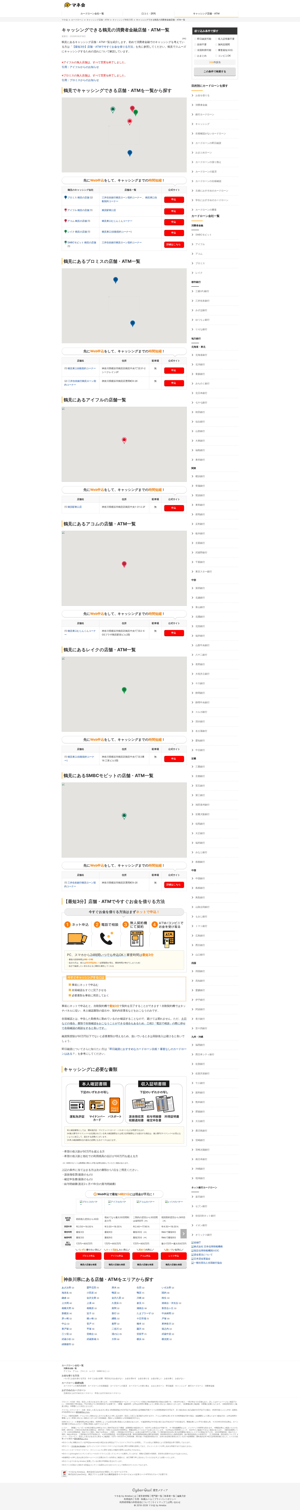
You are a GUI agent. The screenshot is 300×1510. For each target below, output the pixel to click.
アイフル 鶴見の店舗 (79, 210)
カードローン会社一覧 (92, 13)
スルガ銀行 (201, 711)
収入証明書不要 (226, 38)
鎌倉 (64, 1297)
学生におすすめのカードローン (211, 200)
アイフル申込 (117, 1256)
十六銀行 (200, 683)
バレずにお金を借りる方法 (75, 1378)
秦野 (114, 1323)
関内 (164, 1292)
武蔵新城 (92, 1339)
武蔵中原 (167, 1333)
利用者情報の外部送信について (135, 1502)
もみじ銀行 (201, 916)
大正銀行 (200, 833)
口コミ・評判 (149, 13)
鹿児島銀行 (201, 1130)
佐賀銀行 (200, 1063)
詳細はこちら (174, 244)
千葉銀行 (200, 561)
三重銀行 (200, 766)
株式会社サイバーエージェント (122, 1474)
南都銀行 (200, 861)
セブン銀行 (201, 1206)
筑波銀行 (200, 495)
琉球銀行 (200, 1178)
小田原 (90, 1292)
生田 (139, 1287)
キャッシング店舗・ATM (206, 13)
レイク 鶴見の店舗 (78, 231)
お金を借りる (202, 95)
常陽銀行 (200, 485)
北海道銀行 (201, 354)
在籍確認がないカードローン (210, 133)
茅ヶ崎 (65, 1318)
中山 (64, 1323)
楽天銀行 (200, 1196)
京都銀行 (200, 776)
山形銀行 (200, 431)
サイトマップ (158, 1502)
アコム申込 (145, 1256)
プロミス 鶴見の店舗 (79, 197)
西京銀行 (200, 945)
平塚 (89, 1328)
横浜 (139, 1339)
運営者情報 (143, 1496)
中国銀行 (200, 878)
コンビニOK (224, 55)
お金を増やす (130, 1378)
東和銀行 (200, 504)
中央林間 (167, 1313)
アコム (198, 253)
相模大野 (67, 1308)
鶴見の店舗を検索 (88, 1264)
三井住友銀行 (202, 300)
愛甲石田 (92, 1287)
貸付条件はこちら (83, 1412)
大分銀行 (200, 1121)
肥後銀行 (200, 1111)
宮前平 (140, 1333)
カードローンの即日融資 (208, 142)
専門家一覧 (156, 1496)
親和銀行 (200, 1092)
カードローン (77, 19)
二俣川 (115, 1328)
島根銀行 (200, 887)
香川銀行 (200, 1018)
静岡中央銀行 (202, 702)
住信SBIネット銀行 (205, 1215)
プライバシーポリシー (165, 1499)
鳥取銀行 (200, 897)
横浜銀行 (200, 476)
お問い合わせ (173, 1502)
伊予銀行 (200, 999)
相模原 (90, 1308)
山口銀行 (200, 954)
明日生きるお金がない (114, 1378)
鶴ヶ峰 (90, 1318)
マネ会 (65, 19)
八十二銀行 (201, 654)
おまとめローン (203, 152)
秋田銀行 (200, 412)
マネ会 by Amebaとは (125, 1496)
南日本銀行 (201, 1159)
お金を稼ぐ (168, 1378)
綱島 (114, 1318)
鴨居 (114, 1292)
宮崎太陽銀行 (202, 1149)
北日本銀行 (201, 393)
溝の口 (115, 1333)
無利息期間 (224, 44)
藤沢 (139, 1328)
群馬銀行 (200, 514)
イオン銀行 (201, 1225)
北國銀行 (200, 616)
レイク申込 (174, 1256)
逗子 (89, 1313)
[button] (130, 153)
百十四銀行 (201, 1028)
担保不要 (202, 44)
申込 (173, 199)
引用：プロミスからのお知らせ (80, 80)
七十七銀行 (201, 402)
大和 (114, 1339)
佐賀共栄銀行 (202, 1073)
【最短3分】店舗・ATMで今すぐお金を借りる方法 (102, 46)
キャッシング (202, 123)
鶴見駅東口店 (109, 210)
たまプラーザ (144, 1313)
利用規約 (128, 1499)
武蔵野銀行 (201, 552)
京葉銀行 (200, 542)
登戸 (89, 1323)
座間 (114, 1308)
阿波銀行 (200, 1009)
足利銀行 (200, 523)
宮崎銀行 (200, 1140)
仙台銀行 (200, 421)
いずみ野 (167, 1287)
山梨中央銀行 (202, 645)
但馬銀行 (200, 823)
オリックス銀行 (203, 1234)
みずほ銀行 (201, 310)
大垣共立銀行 (202, 673)
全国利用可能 (204, 50)
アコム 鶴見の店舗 (78, 220)
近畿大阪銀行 (202, 814)
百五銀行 (200, 785)
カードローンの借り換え (208, 162)
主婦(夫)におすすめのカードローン (78, 1393)
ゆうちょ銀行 (202, 319)
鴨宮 (139, 1292)
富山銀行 (200, 607)
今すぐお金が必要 (95, 1378)
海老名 (65, 1292)
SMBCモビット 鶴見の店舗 (82, 242)
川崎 (139, 1297)
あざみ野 (67, 1287)
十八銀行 (200, 1082)
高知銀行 (200, 980)
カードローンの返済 (206, 171)
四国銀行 (200, 971)
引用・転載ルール (143, 1499)
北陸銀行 (200, 626)
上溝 (89, 1303)
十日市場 (142, 1318)
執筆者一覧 (169, 1496)
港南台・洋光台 (170, 1303)
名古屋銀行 (201, 730)
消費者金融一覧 (70, 1368)
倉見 (139, 1303)
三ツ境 (65, 1333)
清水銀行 (200, 721)
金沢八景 (117, 1297)
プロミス (200, 263)
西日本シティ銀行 (204, 1054)
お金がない (179, 1378)
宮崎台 (90, 1333)
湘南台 (140, 1308)
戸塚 (164, 1318)
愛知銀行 (200, 740)
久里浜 (115, 1303)
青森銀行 (200, 373)
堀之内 (165, 1328)
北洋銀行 (200, 364)
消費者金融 (201, 104)
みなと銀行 (201, 852)
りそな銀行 (201, 329)
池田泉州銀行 (202, 804)
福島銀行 (200, 450)
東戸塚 (65, 1328)
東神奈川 (167, 1323)
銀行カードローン (204, 114)
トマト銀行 (201, 926)
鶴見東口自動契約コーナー (82, 368)
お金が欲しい (156, 1378)
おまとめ (202, 55)
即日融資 (169, 1386)
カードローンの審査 (206, 209)
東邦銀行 (200, 459)
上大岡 (65, 1303)
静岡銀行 (200, 692)
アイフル (200, 244)
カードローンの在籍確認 (208, 181)
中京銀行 (200, 750)
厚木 (114, 1287)
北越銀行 (200, 597)
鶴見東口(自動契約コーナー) (117, 231)
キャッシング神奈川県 (122, 19)
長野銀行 (200, 664)
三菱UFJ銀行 (202, 291)
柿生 (164, 1297)
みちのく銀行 (202, 383)
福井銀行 (200, 635)
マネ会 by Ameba (78, 1446)
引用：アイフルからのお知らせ (80, 67)
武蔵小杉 (67, 1339)
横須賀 (165, 1339)
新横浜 (65, 1313)
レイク (198, 272)
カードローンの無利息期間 (75, 1386)
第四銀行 (200, 588)
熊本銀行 (200, 1102)
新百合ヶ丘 (168, 1308)
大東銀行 (200, 440)
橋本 (139, 1323)
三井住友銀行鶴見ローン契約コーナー (122, 197)
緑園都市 (67, 1344)
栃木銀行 (200, 533)
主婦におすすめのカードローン (211, 190)
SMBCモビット (203, 234)
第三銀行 (200, 795)
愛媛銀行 (200, 990)
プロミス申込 (88, 1256)
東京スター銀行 (203, 571)
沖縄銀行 (200, 1168)
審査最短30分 (225, 50)
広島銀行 (200, 935)
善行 (114, 1313)
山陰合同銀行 (202, 906)
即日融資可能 (204, 38)
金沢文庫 (92, 1297)
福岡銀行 (200, 1044)
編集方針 (181, 1496)
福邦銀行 (200, 842)
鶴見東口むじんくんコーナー (117, 220)
